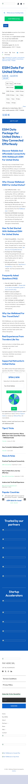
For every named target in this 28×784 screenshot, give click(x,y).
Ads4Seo (14, 771)
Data (3, 93)
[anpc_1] (14, 735)
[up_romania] (14, 548)
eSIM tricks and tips (6, 464)
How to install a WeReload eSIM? (12, 447)
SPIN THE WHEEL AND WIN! (14, 392)
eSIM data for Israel (14, 500)
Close (14, 408)
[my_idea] (14, 612)
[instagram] (8, 671)
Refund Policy (17, 415)
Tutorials (4, 441)
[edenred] (14, 530)
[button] (3, 499)
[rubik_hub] (14, 600)
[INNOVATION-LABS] (14, 621)
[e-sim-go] (14, 557)
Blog (3, 476)
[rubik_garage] (14, 640)
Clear (24, 106)
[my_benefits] (14, 539)
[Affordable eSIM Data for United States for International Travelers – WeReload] (14, 26)
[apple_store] (10, 756)
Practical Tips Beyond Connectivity (13, 461)
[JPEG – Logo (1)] (8, 3)
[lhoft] (14, 576)
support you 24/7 (18, 411)
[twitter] (5, 671)
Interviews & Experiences (10, 485)
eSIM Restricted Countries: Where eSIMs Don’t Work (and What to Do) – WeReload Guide (13, 436)
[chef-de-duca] (14, 566)
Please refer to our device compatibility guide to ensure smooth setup (15, 287)
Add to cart (14, 121)
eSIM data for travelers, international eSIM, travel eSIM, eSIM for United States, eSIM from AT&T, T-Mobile (13, 59)
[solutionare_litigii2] (14, 744)
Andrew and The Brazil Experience (13, 482)
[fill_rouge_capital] (14, 631)
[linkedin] (11, 671)
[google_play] (11, 753)
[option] (9, 83)
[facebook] (2, 671)
